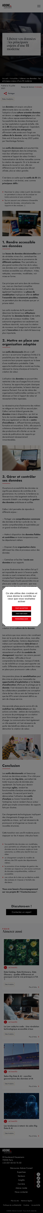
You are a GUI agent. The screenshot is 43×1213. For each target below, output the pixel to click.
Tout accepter (21, 608)
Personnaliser (21, 619)
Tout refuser (21, 613)
